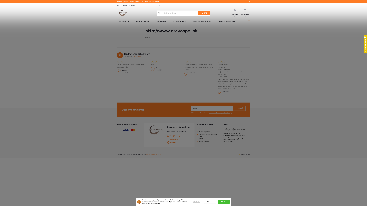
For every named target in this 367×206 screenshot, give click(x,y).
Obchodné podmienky (129, 5)
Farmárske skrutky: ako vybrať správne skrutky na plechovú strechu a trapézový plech (234, 139)
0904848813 (174, 139)
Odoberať (239, 108)
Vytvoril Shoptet (245, 154)
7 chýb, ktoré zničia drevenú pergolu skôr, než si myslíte (234, 130)
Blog (118, 5)
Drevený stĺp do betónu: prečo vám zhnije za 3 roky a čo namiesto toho (234, 134)
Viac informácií (155, 203)
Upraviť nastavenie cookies (153, 154)
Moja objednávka (204, 142)
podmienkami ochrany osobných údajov (220, 113)
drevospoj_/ (173, 142)
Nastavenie (196, 202)
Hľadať (204, 13)
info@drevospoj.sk (176, 136)
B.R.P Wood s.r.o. (204, 139)
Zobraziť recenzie (137, 57)
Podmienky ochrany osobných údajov (208, 135)
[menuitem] (125, 21)
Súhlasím (224, 202)
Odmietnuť (210, 202)
